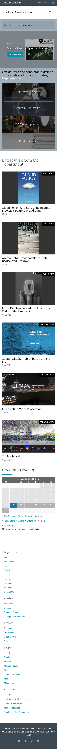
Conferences (37, 516)
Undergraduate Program (14, 616)
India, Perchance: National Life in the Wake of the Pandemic (26, 310)
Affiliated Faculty (11, 666)
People (7, 579)
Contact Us (41, 3)
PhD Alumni (9, 683)
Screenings (32, 521)
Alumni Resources (12, 708)
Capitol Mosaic (11, 456)
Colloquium (23, 516)
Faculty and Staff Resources (16, 712)
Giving (51, 3)
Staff (6, 670)
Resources (9, 587)
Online (21, 521)
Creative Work (10, 637)
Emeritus (8, 661)
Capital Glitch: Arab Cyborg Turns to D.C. (26, 360)
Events (7, 566)
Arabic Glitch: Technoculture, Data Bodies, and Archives (25, 259)
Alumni (7, 679)
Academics (9, 561)
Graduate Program (12, 612)
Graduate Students (12, 674)
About (6, 557)
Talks (42, 521)
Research (8, 583)
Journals (7, 641)
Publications (9, 632)
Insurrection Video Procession (21, 409)
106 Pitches (9, 516)
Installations (9, 521)
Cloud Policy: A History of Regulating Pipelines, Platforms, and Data (26, 209)
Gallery (7, 570)
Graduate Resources (13, 703)
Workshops (9, 525)
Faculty (7, 657)
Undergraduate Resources (15, 699)
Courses (7, 608)
